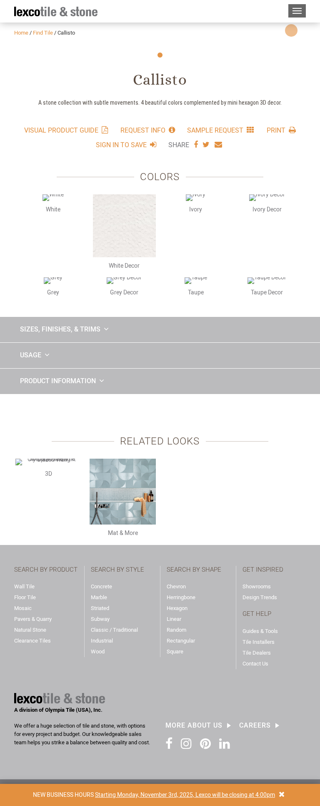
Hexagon (177, 608)
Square (175, 651)
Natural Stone (30, 630)
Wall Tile (24, 586)
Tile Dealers (256, 653)
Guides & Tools (260, 631)
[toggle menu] (297, 11)
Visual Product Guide (61, 130)
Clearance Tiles (32, 641)
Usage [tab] (30, 355)
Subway (100, 619)
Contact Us (255, 663)
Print (276, 130)
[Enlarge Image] (291, 30)
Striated (100, 608)
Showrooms (256, 586)
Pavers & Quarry (33, 619)
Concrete (101, 586)
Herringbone (181, 597)
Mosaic (23, 608)
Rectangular (181, 641)
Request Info (142, 130)
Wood (98, 651)
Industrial (102, 641)
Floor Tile (25, 597)
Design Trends (259, 597)
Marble (99, 597)
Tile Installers (258, 642)
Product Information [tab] (58, 381)
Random (176, 630)
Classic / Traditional (114, 630)
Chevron (176, 586)
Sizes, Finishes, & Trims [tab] (60, 329)
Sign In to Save (121, 144)
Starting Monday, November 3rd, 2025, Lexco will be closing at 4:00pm (185, 794)
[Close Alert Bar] (281, 795)
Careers (255, 725)
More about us (193, 725)
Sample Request (215, 130)
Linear (174, 619)
